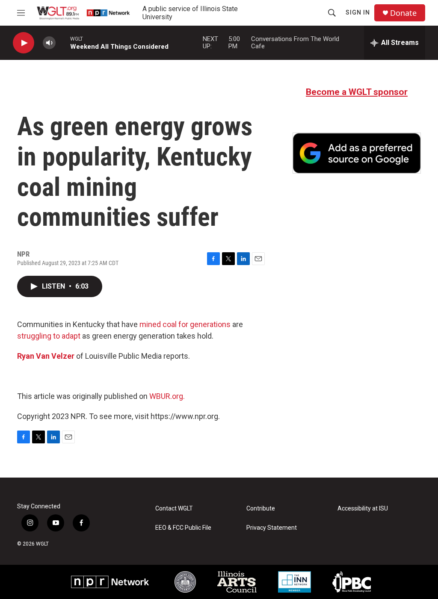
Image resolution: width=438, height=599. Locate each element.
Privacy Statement (271, 528)
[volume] (49, 43)
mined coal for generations (185, 324)
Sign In (358, 12)
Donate (403, 13)
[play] (23, 43)
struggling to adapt (48, 335)
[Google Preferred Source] (356, 153)
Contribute (260, 508)
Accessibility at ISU (362, 508)
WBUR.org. (167, 396)
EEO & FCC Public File (183, 528)
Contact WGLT (174, 508)
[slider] (63, 42)
